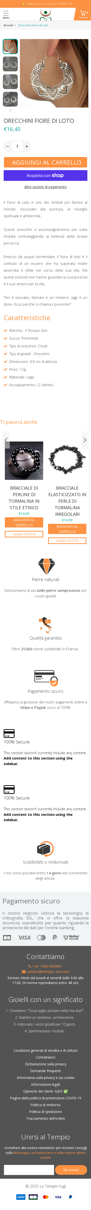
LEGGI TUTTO (24, 534)
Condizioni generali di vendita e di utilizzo (46, 1050)
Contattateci (45, 1057)
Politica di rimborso (45, 1104)
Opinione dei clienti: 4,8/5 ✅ (45, 1091)
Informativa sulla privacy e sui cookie (45, 1077)
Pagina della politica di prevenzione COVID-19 (45, 1098)
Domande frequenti (45, 1070)
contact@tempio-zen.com (47, 971)
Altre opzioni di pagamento (45, 186)
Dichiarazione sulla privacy (45, 1064)
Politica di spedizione (45, 1111)
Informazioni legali (45, 1084)
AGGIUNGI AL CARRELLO (24, 522)
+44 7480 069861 (47, 966)
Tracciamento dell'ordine (45, 1118)
